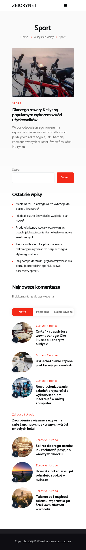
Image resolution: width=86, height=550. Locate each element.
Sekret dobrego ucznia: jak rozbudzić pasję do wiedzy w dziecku (54, 450)
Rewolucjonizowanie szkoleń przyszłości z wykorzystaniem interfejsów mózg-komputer (52, 395)
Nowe (22, 312)
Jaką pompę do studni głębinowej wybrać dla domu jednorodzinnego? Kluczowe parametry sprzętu (44, 266)
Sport (17, 103)
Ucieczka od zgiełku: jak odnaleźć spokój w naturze (55, 475)
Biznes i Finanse (47, 325)
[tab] (22, 312)
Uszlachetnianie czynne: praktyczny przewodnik (55, 363)
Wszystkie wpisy (44, 37)
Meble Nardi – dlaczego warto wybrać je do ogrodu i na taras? (42, 206)
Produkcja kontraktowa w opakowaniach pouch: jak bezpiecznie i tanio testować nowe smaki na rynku (44, 232)
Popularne (43, 312)
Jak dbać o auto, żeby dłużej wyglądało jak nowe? (42, 218)
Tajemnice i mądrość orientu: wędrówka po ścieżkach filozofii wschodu (53, 503)
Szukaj (16, 169)
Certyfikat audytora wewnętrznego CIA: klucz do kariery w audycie (51, 338)
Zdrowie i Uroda (23, 414)
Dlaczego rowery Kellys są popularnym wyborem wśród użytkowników (37, 115)
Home (24, 37)
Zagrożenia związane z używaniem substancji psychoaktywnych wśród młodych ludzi (40, 424)
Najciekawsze (63, 312)
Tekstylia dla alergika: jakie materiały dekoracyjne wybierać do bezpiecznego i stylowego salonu (41, 249)
